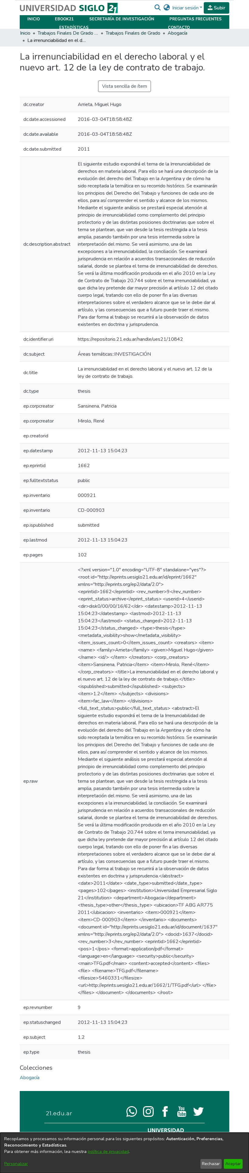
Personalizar (16, 1164)
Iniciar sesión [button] (186, 8)
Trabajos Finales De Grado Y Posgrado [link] (68, 33)
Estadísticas (74, 27)
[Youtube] (181, 1111)
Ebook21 (64, 19)
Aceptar (233, 1164)
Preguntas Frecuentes (195, 19)
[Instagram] (148, 1111)
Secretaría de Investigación (121, 19)
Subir (219, 8)
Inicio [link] (25, 33)
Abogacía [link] (177, 33)
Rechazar (211, 1164)
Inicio (33, 19)
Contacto (179, 27)
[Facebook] (165, 1111)
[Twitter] (198, 1111)
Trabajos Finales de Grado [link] (133, 33)
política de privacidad (108, 1151)
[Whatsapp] (131, 1111)
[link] (29, 1077)
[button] (157, 8)
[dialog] (124, 1153)
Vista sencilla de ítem (124, 86)
